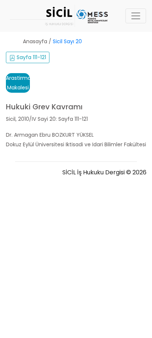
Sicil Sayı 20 (67, 41)
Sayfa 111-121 (30, 57)
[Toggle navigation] (135, 15)
